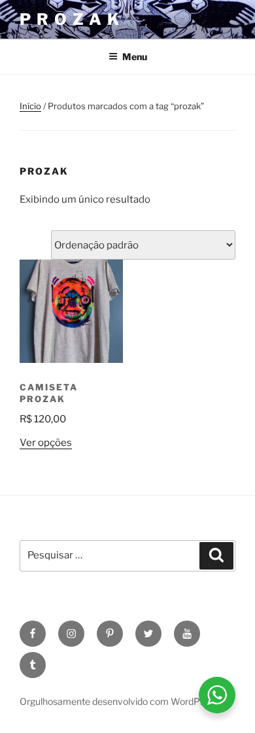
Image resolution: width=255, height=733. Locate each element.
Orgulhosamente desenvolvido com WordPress (119, 701)
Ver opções (46, 443)
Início (30, 106)
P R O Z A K (70, 19)
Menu (134, 56)
